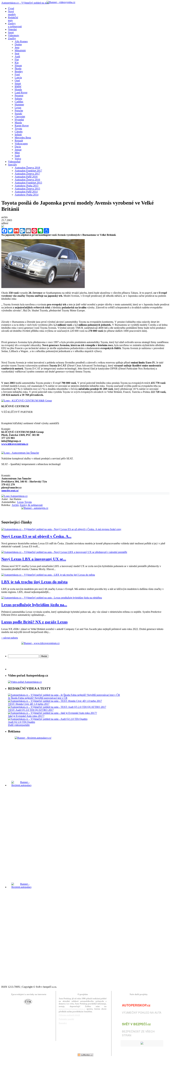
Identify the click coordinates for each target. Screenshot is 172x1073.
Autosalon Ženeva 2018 (27, 167)
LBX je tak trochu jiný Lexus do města (34, 582)
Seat (17, 53)
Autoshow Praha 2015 (26, 185)
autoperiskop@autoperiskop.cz (72, 1009)
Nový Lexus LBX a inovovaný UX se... (33, 559)
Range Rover (22, 125)
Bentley (19, 71)
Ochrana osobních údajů (69, 1015)
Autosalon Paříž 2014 (26, 191)
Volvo (18, 158)
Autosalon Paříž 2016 (26, 176)
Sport (11, 32)
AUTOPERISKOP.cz (136, 1005)
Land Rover (21, 92)
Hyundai (19, 119)
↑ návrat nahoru (9, 637)
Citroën (19, 131)
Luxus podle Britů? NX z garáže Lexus (34, 622)
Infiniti (18, 134)
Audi (17, 56)
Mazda (18, 122)
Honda (18, 89)
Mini (17, 152)
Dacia (18, 146)
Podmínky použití (66, 1019)
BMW (18, 86)
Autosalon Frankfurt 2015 (28, 182)
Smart (18, 83)
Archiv (15, 505)
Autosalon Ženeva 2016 (27, 179)
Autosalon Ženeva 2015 (27, 188)
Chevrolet (20, 116)
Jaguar (18, 149)
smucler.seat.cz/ (10, 490)
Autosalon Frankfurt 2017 (28, 170)
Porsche (19, 110)
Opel (17, 80)
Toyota (18, 128)
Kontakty (63, 1023)
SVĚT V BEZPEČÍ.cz (136, 1024)
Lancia (18, 77)
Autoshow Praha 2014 (26, 194)
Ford (17, 74)
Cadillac (19, 101)
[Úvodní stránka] (14, 496)
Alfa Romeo (21, 41)
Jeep (17, 47)
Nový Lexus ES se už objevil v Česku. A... (36, 536)
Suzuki (18, 113)
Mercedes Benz (23, 137)
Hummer (19, 104)
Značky (12, 38)
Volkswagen (21, 143)
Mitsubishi (20, 50)
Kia (17, 62)
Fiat (17, 59)
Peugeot (19, 95)
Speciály (12, 164)
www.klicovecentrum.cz (14, 444)
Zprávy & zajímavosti (31, 505)
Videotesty (13, 35)
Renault (19, 140)
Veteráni (12, 29)
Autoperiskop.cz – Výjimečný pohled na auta (25, 2)
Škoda (18, 68)
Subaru (18, 98)
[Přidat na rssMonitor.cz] (85, 1055)
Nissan (18, 65)
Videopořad (14, 161)
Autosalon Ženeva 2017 (27, 173)
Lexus (18, 107)
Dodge (18, 44)
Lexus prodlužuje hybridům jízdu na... (34, 605)
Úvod (11, 8)
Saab (17, 155)
